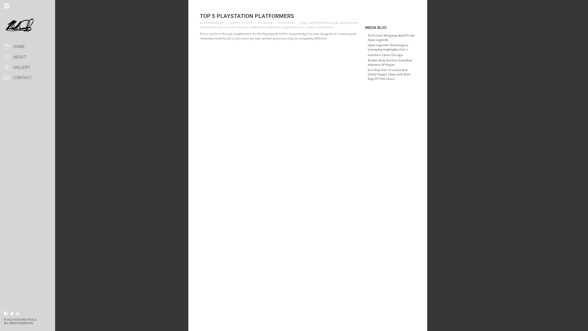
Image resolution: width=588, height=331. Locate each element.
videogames (325, 27)
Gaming (266, 22)
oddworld (256, 27)
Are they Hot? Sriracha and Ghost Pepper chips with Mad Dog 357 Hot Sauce (389, 74)
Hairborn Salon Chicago (385, 55)
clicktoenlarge (213, 22)
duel (335, 22)
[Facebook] (6, 313)
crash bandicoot (319, 22)
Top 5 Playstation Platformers (247, 16)
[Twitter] (12, 313)
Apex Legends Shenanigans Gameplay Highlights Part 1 (388, 47)
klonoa (223, 27)
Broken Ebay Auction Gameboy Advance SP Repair (390, 62)
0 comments (286, 22)
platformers (273, 27)
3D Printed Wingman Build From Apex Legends (391, 37)
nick (232, 27)
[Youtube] (18, 313)
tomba (310, 27)
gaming (345, 22)
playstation (290, 27)
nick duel (242, 27)
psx (302, 27)
